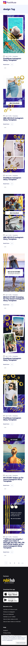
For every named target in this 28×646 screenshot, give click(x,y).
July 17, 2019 (8, 56)
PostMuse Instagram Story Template (12, 59)
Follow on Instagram (9, 612)
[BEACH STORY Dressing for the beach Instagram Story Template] (14, 273)
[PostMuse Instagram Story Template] (14, 34)
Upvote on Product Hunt (10, 609)
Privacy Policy (7, 633)
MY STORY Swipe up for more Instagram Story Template (13, 479)
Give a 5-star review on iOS (10, 619)
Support (5, 630)
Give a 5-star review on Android (11, 621)
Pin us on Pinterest (8, 614)
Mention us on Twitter (9, 616)
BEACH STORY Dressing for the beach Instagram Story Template (13, 299)
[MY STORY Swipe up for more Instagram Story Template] (14, 453)
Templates (15, 56)
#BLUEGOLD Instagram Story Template (13, 119)
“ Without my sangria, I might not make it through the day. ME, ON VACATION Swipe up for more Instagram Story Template (13, 543)
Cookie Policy (9, 640)
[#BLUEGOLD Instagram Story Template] (14, 94)
